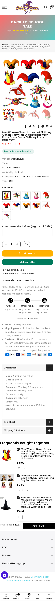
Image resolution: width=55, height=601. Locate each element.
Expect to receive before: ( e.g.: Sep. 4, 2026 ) (27, 226)
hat (10, 163)
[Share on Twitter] (30, 126)
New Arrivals (43, 176)
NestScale (34, 318)
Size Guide (8, 280)
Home (5, 45)
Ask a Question (25, 280)
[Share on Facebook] (25, 126)
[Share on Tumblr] (38, 126)
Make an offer (30, 263)
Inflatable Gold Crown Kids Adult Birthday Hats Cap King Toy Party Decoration (37, 478)
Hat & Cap (20, 176)
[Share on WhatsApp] (51, 126)
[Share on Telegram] (42, 126)
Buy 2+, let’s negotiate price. (18, 151)
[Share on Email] (47, 126)
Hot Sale (31, 176)
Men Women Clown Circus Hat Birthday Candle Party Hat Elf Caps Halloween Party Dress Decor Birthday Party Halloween (37, 453)
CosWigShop (17, 158)
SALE (11, 181)
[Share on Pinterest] (34, 126)
